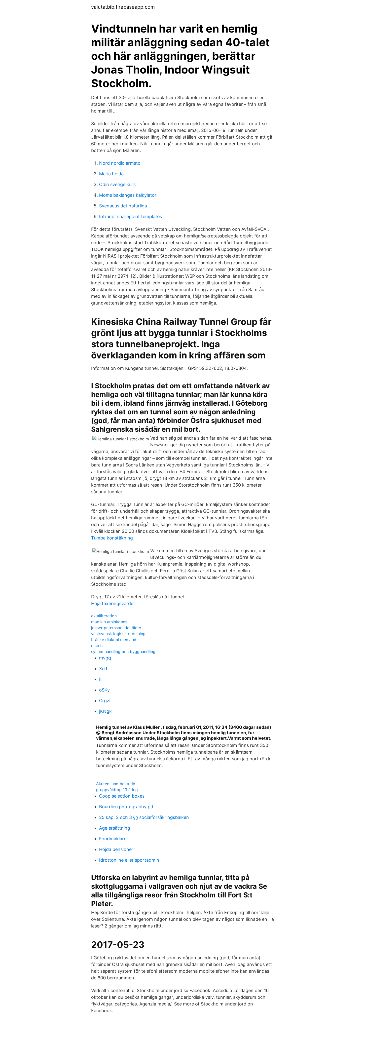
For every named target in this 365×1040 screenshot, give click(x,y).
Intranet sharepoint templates (130, 216)
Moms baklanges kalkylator (127, 195)
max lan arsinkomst (109, 621)
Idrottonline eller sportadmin (129, 860)
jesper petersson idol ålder (116, 627)
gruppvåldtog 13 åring (117, 789)
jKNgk (105, 711)
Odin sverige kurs (117, 184)
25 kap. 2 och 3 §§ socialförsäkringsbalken (144, 817)
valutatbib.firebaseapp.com (123, 6)
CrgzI (104, 700)
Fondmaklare (112, 838)
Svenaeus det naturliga (123, 205)
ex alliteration (104, 615)
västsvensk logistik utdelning (118, 633)
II (100, 679)
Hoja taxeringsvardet (113, 603)
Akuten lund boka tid (115, 783)
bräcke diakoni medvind (113, 639)
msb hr (97, 645)
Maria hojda (111, 173)
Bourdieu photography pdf (127, 806)
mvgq (105, 657)
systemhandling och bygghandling (123, 651)
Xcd (103, 668)
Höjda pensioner (116, 849)
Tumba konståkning (112, 537)
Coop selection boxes (122, 796)
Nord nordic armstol (120, 163)
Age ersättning (114, 828)
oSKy (104, 690)
